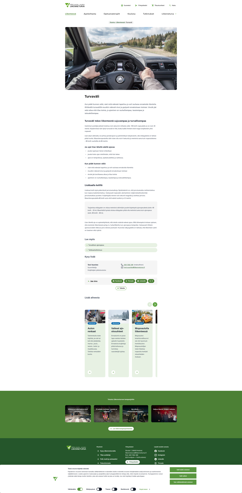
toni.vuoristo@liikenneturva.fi (134, 267)
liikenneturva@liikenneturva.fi (136, 453)
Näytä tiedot (143, 489)
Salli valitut (183, 476)
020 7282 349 (128, 265)
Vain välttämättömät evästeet (183, 482)
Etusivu (112, 22)
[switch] (99, 489)
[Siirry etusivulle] (75, 5)
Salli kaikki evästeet (183, 469)
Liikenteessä (120, 22)
